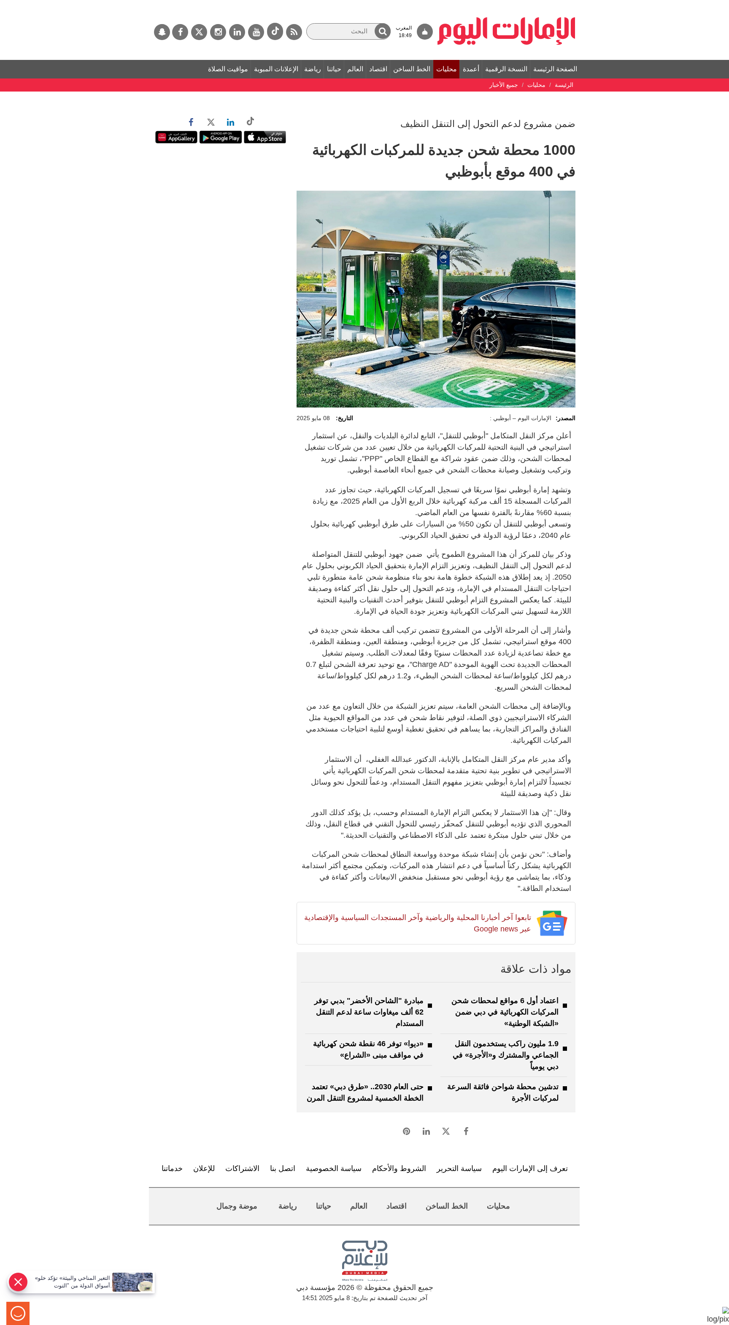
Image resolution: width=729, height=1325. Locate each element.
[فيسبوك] (180, 32)
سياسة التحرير (459, 1168)
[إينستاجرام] (218, 32)
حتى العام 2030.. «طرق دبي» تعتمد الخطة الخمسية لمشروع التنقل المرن (365, 1092)
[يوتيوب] (256, 32)
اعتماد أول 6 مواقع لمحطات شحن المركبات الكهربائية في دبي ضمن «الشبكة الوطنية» (505, 1012)
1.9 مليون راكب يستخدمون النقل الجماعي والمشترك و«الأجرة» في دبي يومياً (506, 1055)
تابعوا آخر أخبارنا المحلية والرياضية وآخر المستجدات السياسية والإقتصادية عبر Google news (417, 923)
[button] (383, 31)
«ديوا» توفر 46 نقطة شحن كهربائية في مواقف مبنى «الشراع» (368, 1049)
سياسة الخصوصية (334, 1168)
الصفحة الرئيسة (555, 69)
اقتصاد (378, 69)
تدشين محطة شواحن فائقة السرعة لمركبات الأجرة (503, 1092)
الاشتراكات (242, 1168)
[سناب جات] (162, 32)
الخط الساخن (411, 69)
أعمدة (471, 69)
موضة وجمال (236, 1206)
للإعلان (204, 1168)
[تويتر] (199, 32)
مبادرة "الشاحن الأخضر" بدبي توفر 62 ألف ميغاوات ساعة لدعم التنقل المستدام (369, 1012)
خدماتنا (172, 1168)
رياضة (312, 69)
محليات (446, 69)
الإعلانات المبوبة (276, 69)
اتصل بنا (282, 1168)
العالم (355, 69)
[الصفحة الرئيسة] (506, 4)
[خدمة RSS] (294, 32)
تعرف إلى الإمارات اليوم (530, 1168)
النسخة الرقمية (506, 69)
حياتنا (334, 69)
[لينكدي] (237, 32)
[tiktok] (275, 31)
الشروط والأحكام (399, 1168)
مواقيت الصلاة (228, 69)
